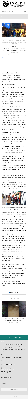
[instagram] (8, 372)
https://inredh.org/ (7, 368)
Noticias (10, 40)
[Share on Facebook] (12, 292)
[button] (3, 313)
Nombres (3, 383)
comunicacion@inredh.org (9, 364)
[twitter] (2, 372)
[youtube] (10, 372)
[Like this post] (11, 292)
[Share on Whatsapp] (15, 292)
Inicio (4, 40)
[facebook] (5, 372)
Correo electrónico (6, 377)
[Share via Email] (17, 292)
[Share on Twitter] (14, 292)
